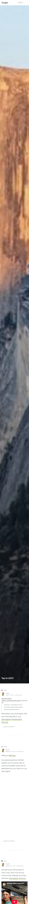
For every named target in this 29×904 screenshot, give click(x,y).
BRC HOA (12, 755)
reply (5, 690)
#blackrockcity (17, 719)
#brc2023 (4, 722)
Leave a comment (9, 727)
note (4, 861)
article (5, 746)
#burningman (6, 719)
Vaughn (4, 2)
